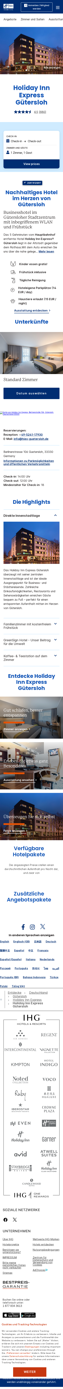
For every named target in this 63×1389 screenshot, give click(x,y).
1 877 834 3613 (12, 1305)
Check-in (11, 136)
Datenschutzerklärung (21, 1355)
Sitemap (7, 1272)
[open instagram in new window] (30, 927)
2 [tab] (29, 70)
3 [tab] (31, 70)
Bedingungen (32, 1346)
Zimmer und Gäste (17, 148)
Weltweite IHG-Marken (46, 1239)
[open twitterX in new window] (40, 927)
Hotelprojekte (11, 1244)
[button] (57, 7)
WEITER (30, 1371)
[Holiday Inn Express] (8, 6)
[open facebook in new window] (21, 927)
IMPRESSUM (10, 1257)
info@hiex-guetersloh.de (31, 439)
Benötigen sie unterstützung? (12, 1251)
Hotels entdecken (43, 1244)
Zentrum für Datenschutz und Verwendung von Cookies (43, 1261)
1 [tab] (26, 70)
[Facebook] (6, 1219)
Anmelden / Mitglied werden (38, 7)
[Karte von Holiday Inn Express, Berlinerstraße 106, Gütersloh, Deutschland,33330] (31, 414)
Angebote (10, 19)
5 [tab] (37, 70)
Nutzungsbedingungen (46, 1249)
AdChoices (39, 1270)
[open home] (2, 999)
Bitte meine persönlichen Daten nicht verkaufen (14, 1265)
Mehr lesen (46, 251)
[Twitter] (14, 1219)
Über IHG (8, 1239)
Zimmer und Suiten (32, 19)
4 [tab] (34, 70)
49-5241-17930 (32, 434)
